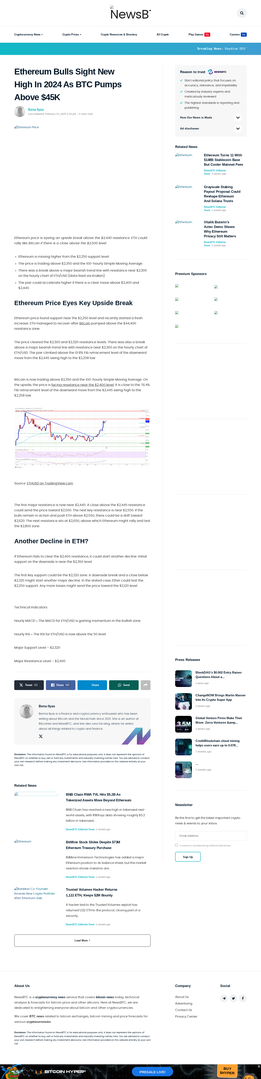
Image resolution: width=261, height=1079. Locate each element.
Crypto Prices (70, 34)
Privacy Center (186, 1016)
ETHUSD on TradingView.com (50, 483)
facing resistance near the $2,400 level (82, 385)
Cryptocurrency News (27, 34)
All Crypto (163, 34)
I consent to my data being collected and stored (204, 846)
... (197, 763)
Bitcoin (84, 323)
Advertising (183, 1003)
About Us (182, 997)
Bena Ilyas (36, 109)
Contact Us (183, 1010)
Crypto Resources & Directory (119, 34)
